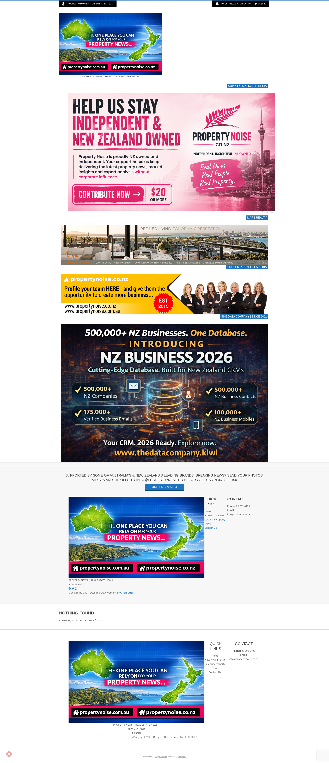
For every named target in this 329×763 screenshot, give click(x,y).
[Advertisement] (217, 45)
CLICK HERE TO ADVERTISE (164, 486)
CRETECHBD (127, 592)
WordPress (182, 756)
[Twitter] (73, 588)
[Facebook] (70, 588)
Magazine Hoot (161, 756)
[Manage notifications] (9, 754)
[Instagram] (76, 588)
